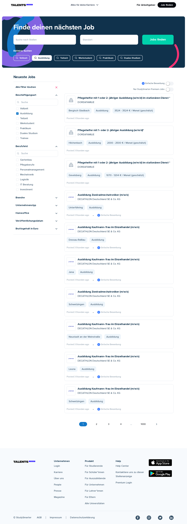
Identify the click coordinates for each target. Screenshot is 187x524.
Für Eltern (90, 497)
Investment (26, 189)
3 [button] (108, 424)
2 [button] (96, 424)
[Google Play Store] (160, 473)
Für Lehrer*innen (94, 490)
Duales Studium (132, 58)
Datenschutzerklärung (82, 517)
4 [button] (121, 424)
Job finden (167, 4)
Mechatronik (27, 174)
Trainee (24, 138)
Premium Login (124, 482)
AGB (39, 517)
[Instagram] (149, 517)
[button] (36, 87)
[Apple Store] (160, 462)
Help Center (122, 465)
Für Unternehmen (94, 484)
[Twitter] (160, 517)
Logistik (24, 179)
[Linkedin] (171, 517)
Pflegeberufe (27, 164)
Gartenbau (26, 159)
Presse (57, 490)
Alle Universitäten (94, 503)
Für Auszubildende (95, 478)
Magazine (59, 497)
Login (57, 465)
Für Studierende (94, 465)
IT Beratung (26, 184)
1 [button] (83, 424)
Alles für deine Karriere (83, 5)
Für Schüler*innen (94, 472)
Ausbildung (44, 58)
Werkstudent (85, 58)
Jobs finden (158, 39)
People (57, 484)
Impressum (56, 517)
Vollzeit (23, 58)
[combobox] (82, 40)
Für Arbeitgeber (146, 4)
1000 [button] (143, 424)
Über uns (59, 478)
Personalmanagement (32, 169)
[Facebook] (138, 517)
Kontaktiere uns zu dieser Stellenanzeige (130, 474)
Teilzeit (64, 58)
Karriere (58, 472)
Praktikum (108, 58)
